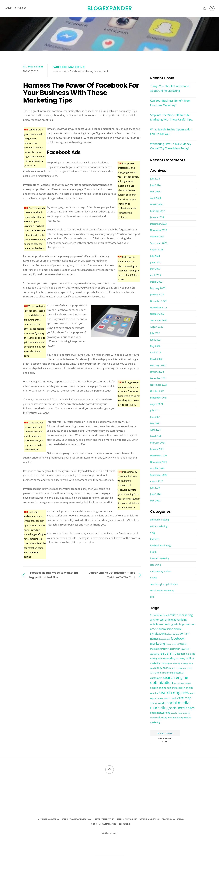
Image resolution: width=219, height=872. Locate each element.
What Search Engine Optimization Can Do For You (171, 132)
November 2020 (158, 461)
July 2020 (155, 487)
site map (184, 697)
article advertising (176, 619)
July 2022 (155, 333)
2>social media (158, 615)
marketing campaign (160, 663)
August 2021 (156, 403)
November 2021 (158, 384)
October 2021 (157, 391)
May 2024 (155, 191)
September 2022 (158, 320)
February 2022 (157, 365)
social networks (178, 713)
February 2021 (157, 442)
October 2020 (157, 468)
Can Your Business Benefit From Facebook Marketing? (170, 103)
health (153, 551)
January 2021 (157, 449)
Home (8, 8)
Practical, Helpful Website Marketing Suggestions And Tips (53, 575)
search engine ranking (182, 683)
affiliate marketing (159, 519)
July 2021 (155, 410)
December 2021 (158, 378)
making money (157, 658)
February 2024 (157, 210)
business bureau (172, 634)
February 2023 (157, 288)
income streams (172, 644)
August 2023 (156, 249)
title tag (162, 717)
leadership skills (186, 653)
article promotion (184, 624)
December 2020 (158, 455)
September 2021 (158, 397)
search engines (174, 692)
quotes (153, 577)
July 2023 (155, 255)
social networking (160, 712)
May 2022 (155, 346)
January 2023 (157, 294)
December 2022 (158, 301)
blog (152, 532)
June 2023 (155, 262)
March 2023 (156, 281)
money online (162, 667)
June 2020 (155, 494)
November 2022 (158, 307)
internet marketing (159, 558)
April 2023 (155, 275)
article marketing (158, 526)
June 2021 (155, 416)
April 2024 (155, 197)
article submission (161, 629)
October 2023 (157, 236)
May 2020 (155, 500)
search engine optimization (164, 584)
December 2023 (158, 223)
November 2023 (158, 230)
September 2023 (158, 243)
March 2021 (156, 436)
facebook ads (61, 71)
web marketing (175, 717)
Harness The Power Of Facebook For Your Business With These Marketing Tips (81, 93)
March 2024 (156, 204)
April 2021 (155, 429)
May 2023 (155, 268)
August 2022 (156, 326)
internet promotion (170, 648)
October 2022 (157, 313)
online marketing (164, 672)
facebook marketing (69, 67)
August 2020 (156, 481)
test (152, 596)
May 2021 (155, 423)
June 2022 (155, 339)
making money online (179, 658)
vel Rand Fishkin (33, 66)
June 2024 (155, 185)
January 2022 (157, 371)
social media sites (182, 708)
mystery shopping (178, 668)
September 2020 (158, 474)
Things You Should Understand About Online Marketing (169, 88)
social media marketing (162, 590)
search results (171, 698)
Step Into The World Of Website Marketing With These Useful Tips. (171, 117)
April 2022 (155, 352)
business (20, 8)
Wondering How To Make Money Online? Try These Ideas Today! (170, 146)
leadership (155, 564)
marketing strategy (179, 663)
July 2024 (155, 178)
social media (102, 71)
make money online (160, 571)
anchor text (157, 619)
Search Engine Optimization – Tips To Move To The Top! (112, 575)
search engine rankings (163, 687)
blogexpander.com (165, 733)
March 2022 (156, 358)
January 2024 (157, 217)
